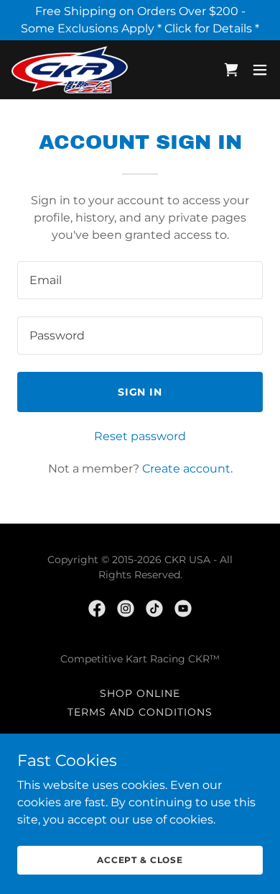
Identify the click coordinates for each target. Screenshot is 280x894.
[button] (260, 69)
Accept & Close (140, 859)
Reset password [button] (140, 436)
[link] (69, 69)
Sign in (140, 392)
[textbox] (140, 280)
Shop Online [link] (140, 693)
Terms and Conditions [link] (140, 712)
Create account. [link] (187, 468)
